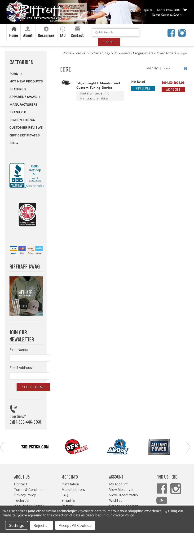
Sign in (132, 10)
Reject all (41, 525)
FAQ (65, 495)
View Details (143, 88)
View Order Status (123, 495)
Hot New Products (26, 81)
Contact (20, 484)
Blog (13, 143)
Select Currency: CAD (166, 15)
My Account (118, 484)
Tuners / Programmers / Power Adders (148, 53)
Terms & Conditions (29, 490)
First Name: (18, 350)
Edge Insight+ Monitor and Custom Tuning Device (98, 86)
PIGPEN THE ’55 (22, 120)
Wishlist (115, 500)
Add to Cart (173, 89)
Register (147, 10)
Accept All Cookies (75, 525)
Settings (16, 525)
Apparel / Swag (23, 96)
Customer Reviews (26, 127)
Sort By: (152, 68)
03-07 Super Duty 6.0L (101, 53)
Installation (70, 484)
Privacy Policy (25, 495)
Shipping (68, 500)
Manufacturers (23, 104)
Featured (17, 89)
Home (66, 53)
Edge (183, 53)
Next (187, 446)
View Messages (122, 490)
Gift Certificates (24, 135)
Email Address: (21, 368)
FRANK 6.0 (17, 112)
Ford (78, 53)
